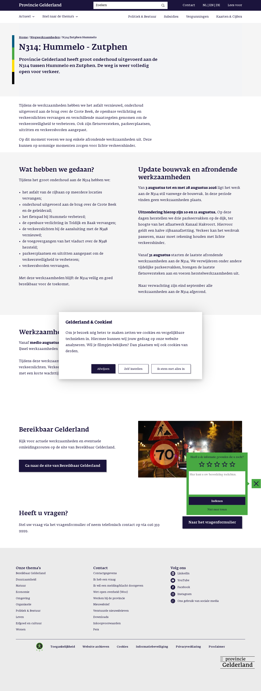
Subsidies (171, 16)
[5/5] (232, 464)
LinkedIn (184, 573)
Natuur (21, 585)
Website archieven (96, 646)
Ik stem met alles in (171, 368)
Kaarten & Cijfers (229, 16)
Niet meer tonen (217, 509)
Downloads (101, 617)
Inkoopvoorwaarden (107, 623)
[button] (27, 17)
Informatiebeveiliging (152, 646)
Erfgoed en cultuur (29, 623)
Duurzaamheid (26, 579)
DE (218, 5)
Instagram (185, 594)
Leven (20, 617)
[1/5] (202, 464)
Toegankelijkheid (62, 646)
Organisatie (23, 604)
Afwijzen (103, 368)
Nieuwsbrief (101, 604)
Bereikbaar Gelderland (31, 573)
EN (211, 5)
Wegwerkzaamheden (45, 37)
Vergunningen (197, 16)
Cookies (122, 646)
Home (23, 37)
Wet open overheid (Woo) (110, 592)
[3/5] (217, 464)
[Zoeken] (163, 5)
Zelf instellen (133, 368)
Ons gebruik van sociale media (198, 601)
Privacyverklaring (188, 646)
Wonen (21, 629)
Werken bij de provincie (109, 598)
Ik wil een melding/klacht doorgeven (118, 585)
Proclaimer (217, 646)
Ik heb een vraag (104, 579)
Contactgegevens (105, 573)
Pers (96, 629)
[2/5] (209, 464)
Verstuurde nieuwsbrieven (111, 611)
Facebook (184, 587)
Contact (189, 5)
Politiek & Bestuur (142, 16)
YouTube (183, 580)
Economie (22, 592)
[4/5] (225, 464)
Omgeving (23, 598)
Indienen (217, 501)
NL (205, 5)
